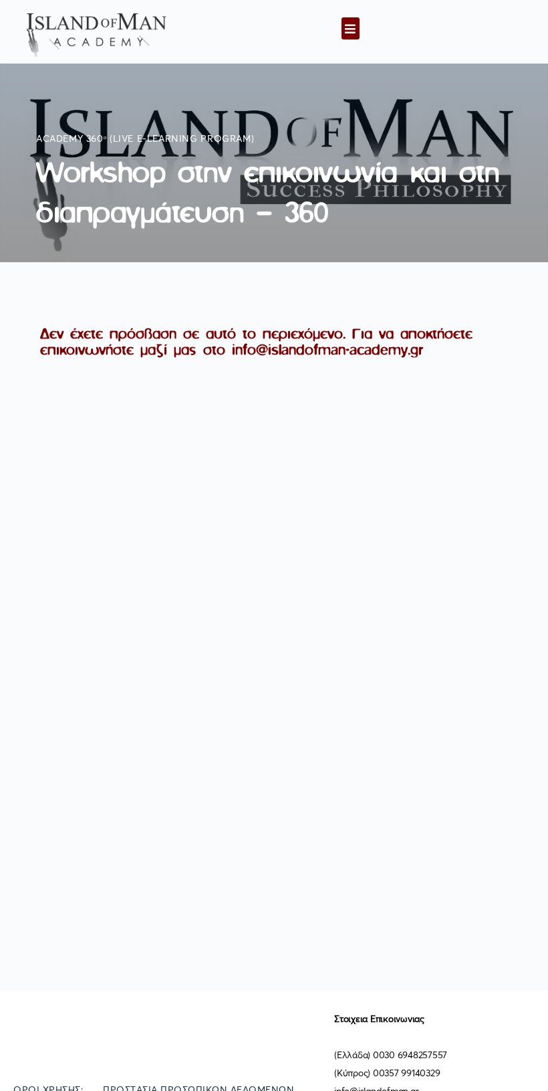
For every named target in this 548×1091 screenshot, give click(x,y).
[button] (350, 28)
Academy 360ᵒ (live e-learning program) (145, 139)
